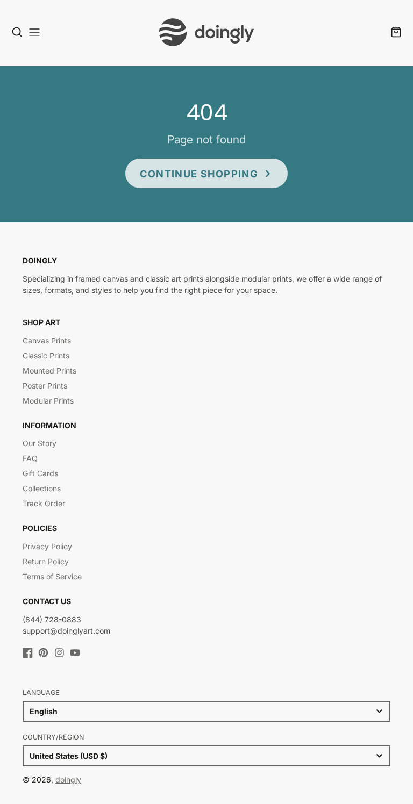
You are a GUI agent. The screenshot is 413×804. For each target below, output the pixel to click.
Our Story (39, 443)
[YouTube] (75, 653)
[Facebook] (28, 653)
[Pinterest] (43, 653)
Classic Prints (46, 355)
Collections (42, 488)
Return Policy (46, 561)
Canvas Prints (47, 340)
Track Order (44, 503)
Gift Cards (40, 473)
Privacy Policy (47, 546)
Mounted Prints (49, 370)
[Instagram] (59, 653)
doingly (68, 779)
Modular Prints (48, 400)
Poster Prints (45, 385)
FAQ (30, 458)
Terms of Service (52, 576)
